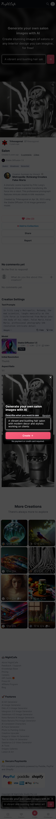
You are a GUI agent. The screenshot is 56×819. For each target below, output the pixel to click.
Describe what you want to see (22, 415)
